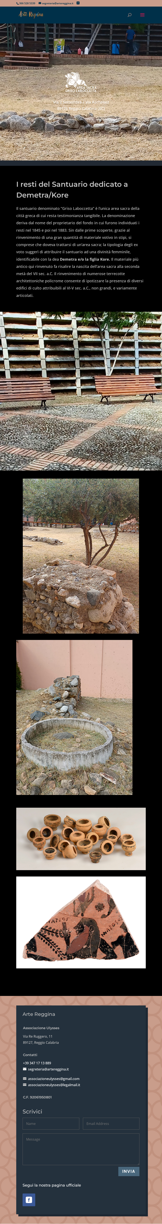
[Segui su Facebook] (29, 1200)
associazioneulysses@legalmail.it (54, 1085)
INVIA (128, 1171)
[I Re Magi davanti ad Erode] (81, 556)
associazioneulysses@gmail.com (54, 1078)
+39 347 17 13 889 (37, 1063)
